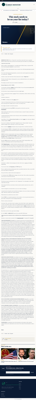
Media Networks (6, 144)
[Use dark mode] (34, 0)
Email (8, 333)
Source (2, 329)
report (24, 119)
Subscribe (32, 372)
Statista (12, 87)
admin (16, 22)
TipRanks (9, 126)
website (25, 205)
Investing (18, 14)
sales (14, 99)
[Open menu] (18, 8)
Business (14, 14)
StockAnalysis (3, 109)
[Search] (34, 4)
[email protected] (20, 218)
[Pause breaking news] (34, 10)
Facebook (6, 333)
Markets (21, 14)
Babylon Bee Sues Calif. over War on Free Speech (25, 361)
